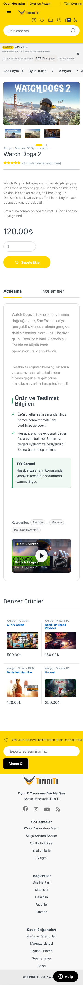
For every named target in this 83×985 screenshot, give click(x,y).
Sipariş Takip (41, 958)
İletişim (41, 858)
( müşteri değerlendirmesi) (41, 163)
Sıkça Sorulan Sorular (41, 836)
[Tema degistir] (75, 20)
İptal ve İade (41, 850)
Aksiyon (65, 71)
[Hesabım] (58, 20)
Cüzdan (41, 912)
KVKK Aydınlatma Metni (41, 828)
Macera (20, 148)
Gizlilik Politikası (41, 843)
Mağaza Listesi (41, 943)
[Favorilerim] (42, 20)
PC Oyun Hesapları (38, 148)
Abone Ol (16, 763)
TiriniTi (32, 977)
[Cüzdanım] (50, 20)
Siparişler (41, 890)
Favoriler (41, 904)
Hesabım (41, 897)
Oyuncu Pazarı (41, 951)
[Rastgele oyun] (33, 20)
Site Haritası (41, 882)
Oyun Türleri (37, 71)
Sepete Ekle (30, 262)
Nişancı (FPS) (26, 668)
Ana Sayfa (11, 71)
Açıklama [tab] (12, 291)
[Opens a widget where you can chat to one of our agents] (65, 977)
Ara (73, 30)
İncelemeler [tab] (52, 291)
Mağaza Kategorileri (41, 936)
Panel (41, 966)
